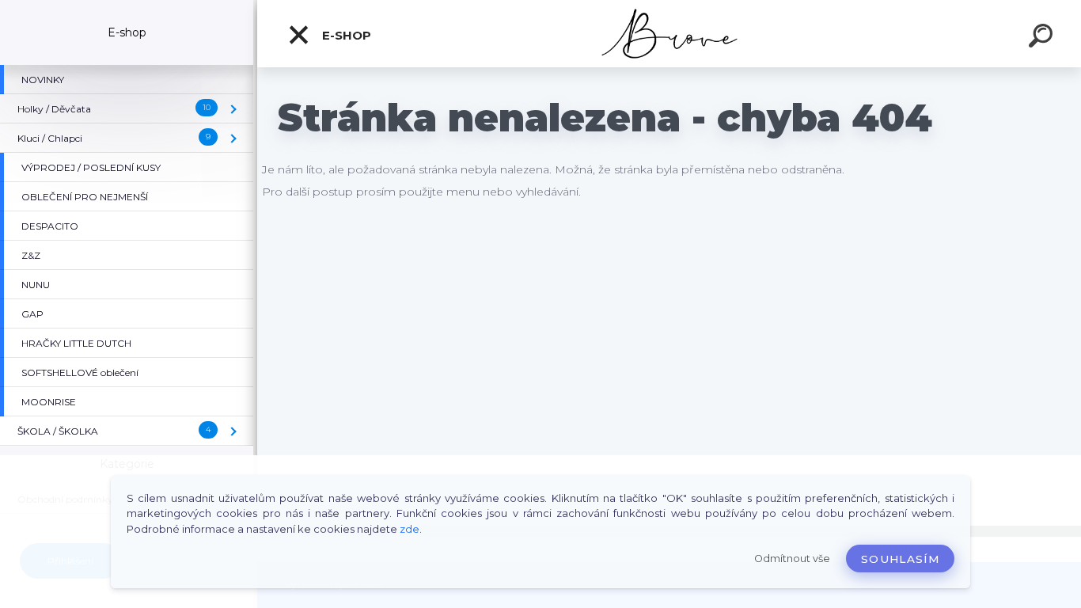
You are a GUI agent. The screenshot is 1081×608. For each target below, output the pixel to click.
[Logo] (669, 33)
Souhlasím (900, 559)
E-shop (345, 35)
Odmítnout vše (792, 558)
